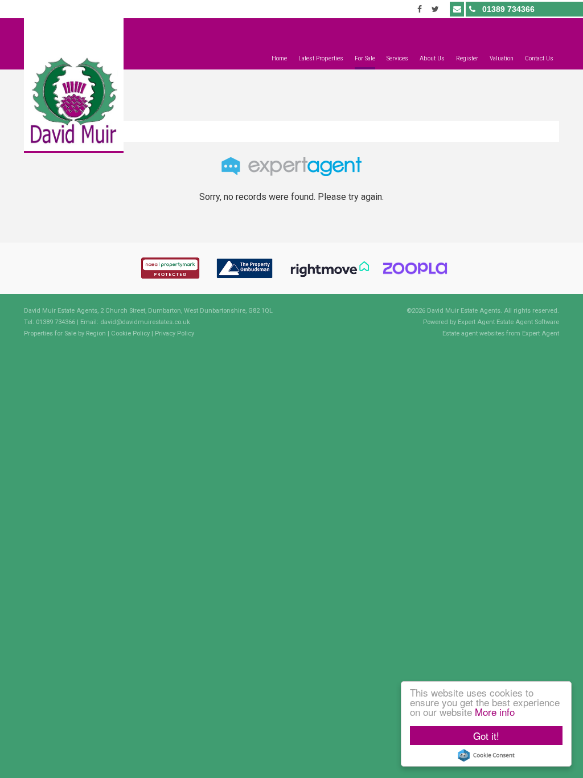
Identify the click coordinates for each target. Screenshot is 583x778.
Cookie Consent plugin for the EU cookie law (486, 755)
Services (397, 58)
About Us (432, 58)
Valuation (502, 58)
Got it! (486, 735)
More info (495, 712)
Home (279, 58)
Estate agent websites (473, 333)
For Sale (365, 58)
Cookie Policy (130, 333)
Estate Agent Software (527, 322)
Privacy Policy (174, 333)
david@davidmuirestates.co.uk (145, 322)
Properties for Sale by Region (65, 333)
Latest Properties (320, 58)
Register (467, 58)
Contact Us (539, 58)
